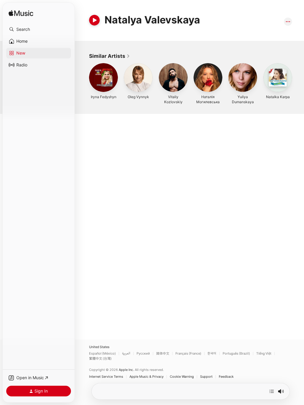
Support (206, 376)
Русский (143, 353)
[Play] (94, 20)
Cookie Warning (182, 376)
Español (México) (102, 353)
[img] (21, 13)
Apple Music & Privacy (146, 376)
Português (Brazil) (236, 353)
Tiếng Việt (263, 353)
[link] (109, 56)
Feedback (226, 376)
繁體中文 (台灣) (100, 358)
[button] (39, 29)
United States (99, 347)
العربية (126, 353)
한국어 (212, 353)
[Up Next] (271, 391)
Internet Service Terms (106, 376)
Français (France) (188, 353)
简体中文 (162, 353)
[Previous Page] (83, 77)
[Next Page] (298, 77)
